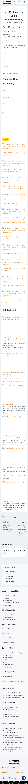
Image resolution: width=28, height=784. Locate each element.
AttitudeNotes (9, 730)
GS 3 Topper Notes (9, 702)
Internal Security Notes (12, 716)
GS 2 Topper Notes (9, 672)
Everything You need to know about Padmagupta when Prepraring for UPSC (14, 339)
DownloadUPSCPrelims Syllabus (14, 693)
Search (6, 139)
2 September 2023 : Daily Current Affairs (14, 301)
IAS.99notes (11, 767)
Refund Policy (6, 633)
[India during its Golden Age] (14, 423)
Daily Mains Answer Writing (13, 653)
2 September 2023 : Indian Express (13, 285)
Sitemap (4, 767)
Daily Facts (8, 655)
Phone (4, 91)
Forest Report (9, 667)
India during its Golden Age (10, 436)
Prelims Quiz (7, 9)
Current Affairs (8, 648)
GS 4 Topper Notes (9, 723)
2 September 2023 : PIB (9, 203)
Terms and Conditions (8, 642)
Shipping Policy (6, 637)
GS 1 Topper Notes (9, 610)
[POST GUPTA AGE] (14, 391)
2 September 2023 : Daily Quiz (11, 253)
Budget (7, 662)
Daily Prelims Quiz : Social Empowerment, (14, 153)
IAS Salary (8, 605)
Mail (3, 103)
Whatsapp (5, 97)
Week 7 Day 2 (12, 574)
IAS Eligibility (9, 600)
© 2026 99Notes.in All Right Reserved (13, 772)
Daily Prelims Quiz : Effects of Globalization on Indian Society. (14, 170)
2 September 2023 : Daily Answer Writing (14, 269)
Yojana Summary (10, 657)
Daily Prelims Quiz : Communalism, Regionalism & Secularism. (22, 528)
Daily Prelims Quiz (10, 571)
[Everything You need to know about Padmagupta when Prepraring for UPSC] (14, 323)
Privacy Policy (6, 629)
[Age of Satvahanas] (14, 488)
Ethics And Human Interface (13, 728)
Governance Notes (10, 679)
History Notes (9, 615)
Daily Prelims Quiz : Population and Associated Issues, (14, 238)
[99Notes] (7, 2)
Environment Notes (10, 714)
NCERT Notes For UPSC (12, 603)
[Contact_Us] (24, 778)
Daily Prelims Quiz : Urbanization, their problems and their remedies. (14, 187)
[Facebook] (3, 778)
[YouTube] (15, 778)
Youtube (5, 66)
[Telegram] (12, 778)
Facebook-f (5, 54)
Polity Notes (8, 676)
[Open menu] (24, 2)
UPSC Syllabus (8, 688)
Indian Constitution (9, 624)
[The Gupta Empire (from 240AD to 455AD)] (14, 454)
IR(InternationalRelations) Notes (14, 681)
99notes (9, 22)
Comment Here (9, 576)
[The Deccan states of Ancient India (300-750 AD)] (14, 360)
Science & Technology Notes (13, 712)
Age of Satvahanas (8, 501)
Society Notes (9, 617)
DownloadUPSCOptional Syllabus (15, 697)
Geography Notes (10, 619)
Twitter (4, 60)
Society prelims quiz (18, 9)
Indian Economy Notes (11, 707)
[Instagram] (9, 778)
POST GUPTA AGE (8, 404)
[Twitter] (6, 778)
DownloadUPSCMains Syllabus (14, 695)
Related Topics (9, 581)
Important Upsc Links (10, 591)
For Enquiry (8, 578)
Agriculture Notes (10, 709)
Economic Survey (10, 664)
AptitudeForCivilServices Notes (14, 733)
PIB (6, 660)
